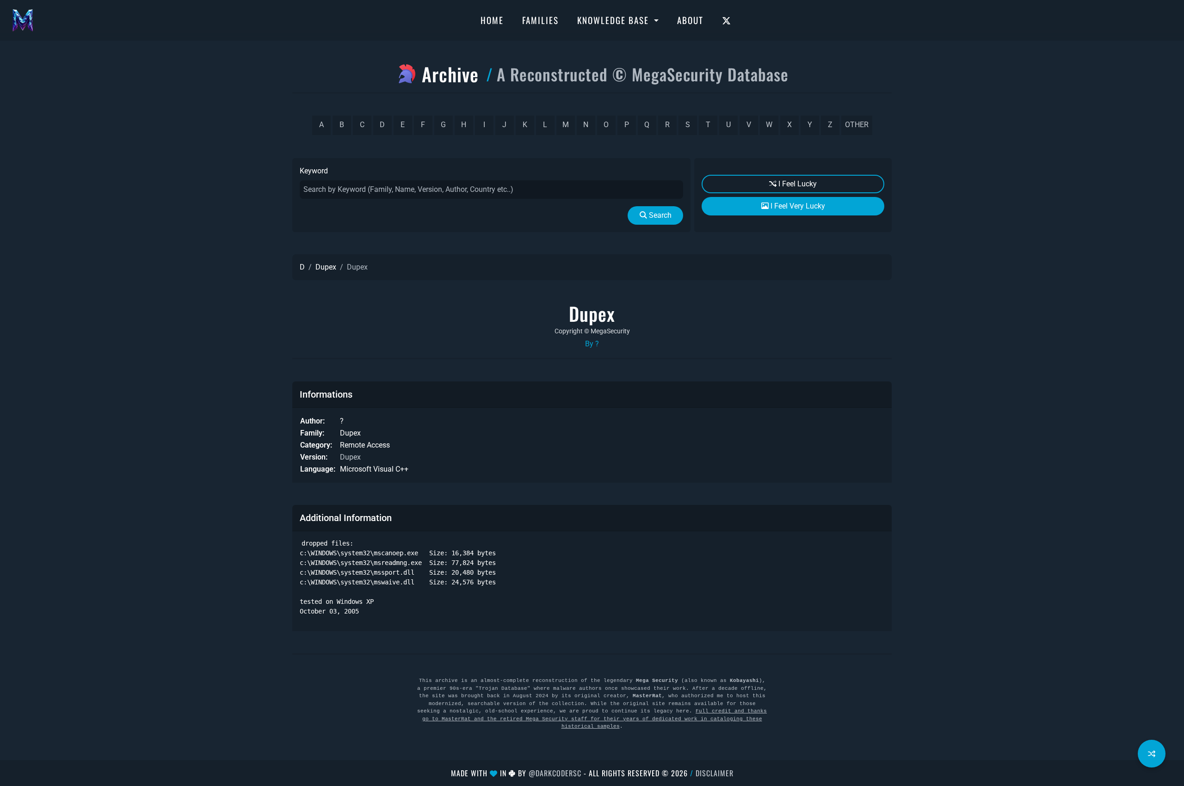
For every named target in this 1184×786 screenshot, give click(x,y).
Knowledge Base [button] (614, 19)
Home (492, 19)
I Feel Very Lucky (797, 206)
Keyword (314, 170)
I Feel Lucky (797, 183)
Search (659, 215)
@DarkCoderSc (555, 773)
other (857, 124)
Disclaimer (715, 773)
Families (540, 19)
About (690, 19)
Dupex (325, 267)
